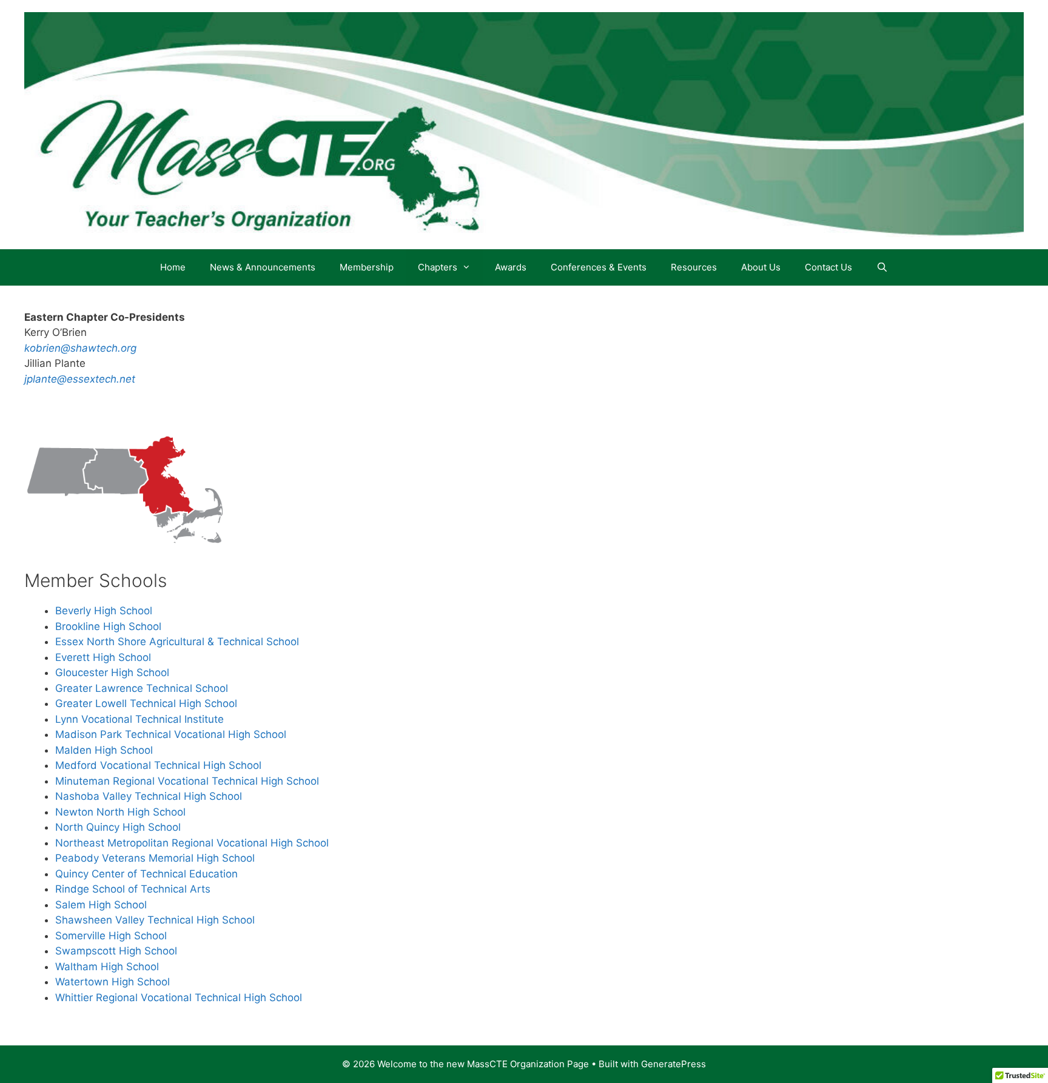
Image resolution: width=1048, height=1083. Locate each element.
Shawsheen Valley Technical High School (155, 920)
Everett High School (103, 657)
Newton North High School (120, 812)
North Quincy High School (118, 827)
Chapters (437, 267)
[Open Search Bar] (882, 267)
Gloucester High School (112, 672)
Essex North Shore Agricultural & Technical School (177, 641)
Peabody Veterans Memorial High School (155, 858)
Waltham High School (107, 967)
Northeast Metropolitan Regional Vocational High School (192, 843)
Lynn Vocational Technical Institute (139, 719)
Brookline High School (108, 626)
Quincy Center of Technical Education (146, 874)
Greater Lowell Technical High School (146, 703)
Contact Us (828, 267)
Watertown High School (112, 982)
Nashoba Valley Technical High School (148, 796)
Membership (367, 267)
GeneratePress (673, 1064)
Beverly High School (103, 611)
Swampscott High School (116, 951)
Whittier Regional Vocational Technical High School (178, 997)
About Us (761, 267)
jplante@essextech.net (79, 379)
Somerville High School (111, 936)
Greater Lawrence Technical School (141, 688)
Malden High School (104, 750)
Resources (694, 267)
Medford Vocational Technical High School (158, 765)
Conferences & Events (599, 267)
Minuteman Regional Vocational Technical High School (187, 781)
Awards (510, 267)
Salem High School (101, 905)
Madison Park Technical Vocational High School (170, 734)
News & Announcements (262, 267)
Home (173, 267)
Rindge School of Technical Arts (132, 889)
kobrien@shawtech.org (80, 348)
